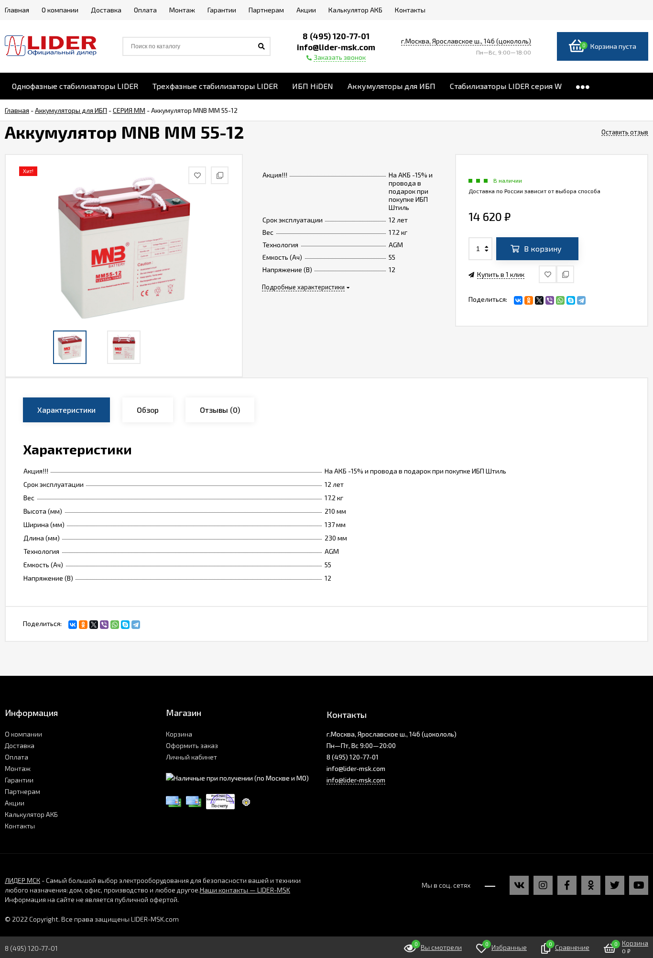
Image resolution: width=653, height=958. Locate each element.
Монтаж (18, 768)
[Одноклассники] (528, 300)
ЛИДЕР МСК (22, 880)
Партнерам (22, 791)
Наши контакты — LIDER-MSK (245, 890)
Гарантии (19, 780)
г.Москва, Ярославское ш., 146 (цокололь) (466, 41)
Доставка (19, 745)
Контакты (20, 826)
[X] (539, 300)
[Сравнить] (565, 274)
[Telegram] (581, 300)
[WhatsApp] (560, 300)
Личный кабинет (191, 757)
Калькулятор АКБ (31, 814)
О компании (23, 734)
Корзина (179, 734)
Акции (14, 803)
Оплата (16, 757)
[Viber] (549, 300)
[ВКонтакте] (518, 300)
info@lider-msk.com (355, 780)
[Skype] (570, 300)
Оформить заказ (192, 745)
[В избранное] (547, 274)
